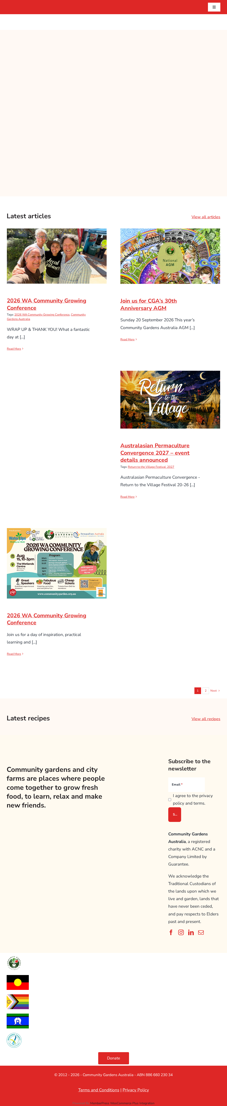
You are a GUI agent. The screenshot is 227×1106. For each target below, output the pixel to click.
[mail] (201, 932)
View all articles (206, 217)
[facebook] (171, 932)
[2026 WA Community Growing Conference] (57, 256)
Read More (14, 349)
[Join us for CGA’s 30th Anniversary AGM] (170, 256)
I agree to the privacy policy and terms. (193, 799)
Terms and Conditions (98, 1090)
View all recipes (206, 719)
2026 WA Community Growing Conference (56, 248)
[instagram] (181, 932)
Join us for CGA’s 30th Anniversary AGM (170, 248)
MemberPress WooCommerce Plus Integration (122, 1103)
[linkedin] (191, 932)
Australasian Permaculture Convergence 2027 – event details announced (170, 389)
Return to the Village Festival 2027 (151, 467)
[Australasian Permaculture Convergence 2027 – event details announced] (170, 400)
